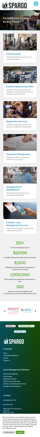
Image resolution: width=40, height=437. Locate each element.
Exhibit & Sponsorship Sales (20, 86)
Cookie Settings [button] (8, 432)
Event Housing (13, 53)
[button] (35, 311)
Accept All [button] (20, 432)
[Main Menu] (36, 3)
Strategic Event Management (14, 188)
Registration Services (16, 121)
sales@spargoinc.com (9, 400)
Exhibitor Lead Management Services (17, 224)
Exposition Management (18, 154)
